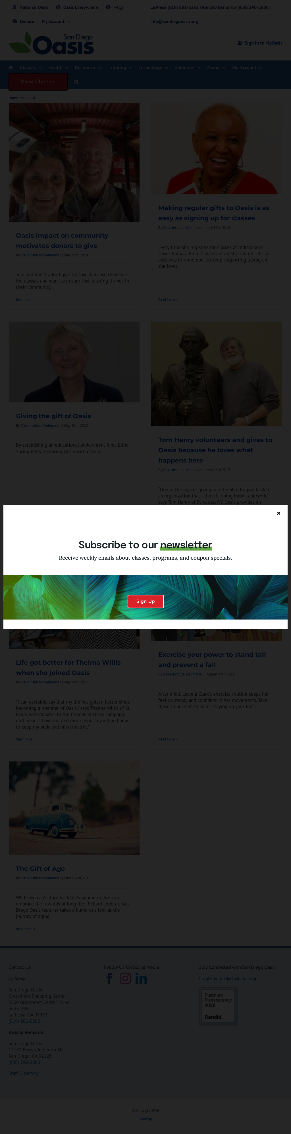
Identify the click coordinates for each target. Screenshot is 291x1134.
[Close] (278, 513)
